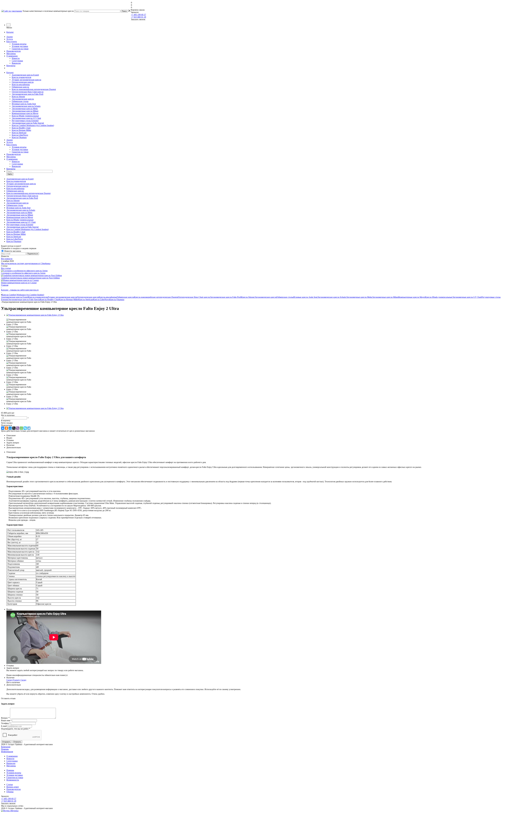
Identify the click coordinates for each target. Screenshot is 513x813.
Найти (9, 174)
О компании (12, 56)
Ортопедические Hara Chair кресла (27, 92)
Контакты (10, 65)
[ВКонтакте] (2, 428)
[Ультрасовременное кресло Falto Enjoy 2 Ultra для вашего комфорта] (35, 315)
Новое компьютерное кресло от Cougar (19, 283)
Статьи (9, 784)
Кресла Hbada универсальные (25, 116)
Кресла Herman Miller (21, 130)
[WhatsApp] (21, 428)
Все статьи (6, 268)
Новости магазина (12, 251)
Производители (13, 51)
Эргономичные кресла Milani (25, 111)
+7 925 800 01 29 (138, 17)
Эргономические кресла (23, 99)
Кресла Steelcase (19, 132)
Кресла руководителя (21, 77)
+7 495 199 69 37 (138, 14)
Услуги (9, 39)
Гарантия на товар (20, 49)
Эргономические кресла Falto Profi (27, 94)
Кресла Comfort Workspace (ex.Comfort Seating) (33, 125)
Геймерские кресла (20, 87)
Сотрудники (17, 61)
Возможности (12, 780)
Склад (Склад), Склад (16, 680)
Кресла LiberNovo (20, 135)
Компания (5, 747)
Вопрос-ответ (12, 787)
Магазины (11, 53)
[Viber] (17, 428)
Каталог (10, 32)
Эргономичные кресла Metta (25, 108)
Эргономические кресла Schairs (26, 106)
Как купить (11, 41)
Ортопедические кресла (23, 82)
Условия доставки (20, 46)
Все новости (6, 259)
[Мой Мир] (10, 428)
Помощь (5, 749)
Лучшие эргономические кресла (26, 80)
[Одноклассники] (6, 428)
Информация (7, 751)
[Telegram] (28, 428)
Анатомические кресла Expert (25, 75)
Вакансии (16, 63)
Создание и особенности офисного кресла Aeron (23, 273)
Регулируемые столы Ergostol (25, 120)
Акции (9, 37)
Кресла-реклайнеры (21, 84)
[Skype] (25, 428)
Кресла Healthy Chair (21, 128)
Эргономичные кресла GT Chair (26, 118)
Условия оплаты (19, 44)
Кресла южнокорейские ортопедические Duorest (34, 89)
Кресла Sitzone (18, 96)
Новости (16, 58)
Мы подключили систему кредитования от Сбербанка (25, 263)
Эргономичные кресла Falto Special (28, 123)
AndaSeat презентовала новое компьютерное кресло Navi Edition (30, 278)
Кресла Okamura (19, 137)
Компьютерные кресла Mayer (25, 113)
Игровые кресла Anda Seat (24, 104)
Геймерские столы (20, 101)
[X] (13, 428)
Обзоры (9, 792)
